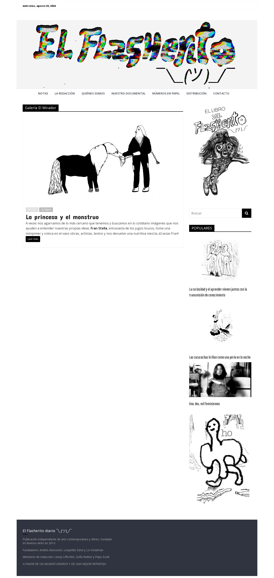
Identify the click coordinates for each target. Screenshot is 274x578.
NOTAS (43, 93)
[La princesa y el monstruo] (103, 117)
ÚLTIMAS (46, 209)
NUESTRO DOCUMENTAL (128, 93)
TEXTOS (32, 209)
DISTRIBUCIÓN (196, 93)
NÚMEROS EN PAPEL (166, 93)
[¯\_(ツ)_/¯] (137, 22)
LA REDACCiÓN (65, 93)
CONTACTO (221, 93)
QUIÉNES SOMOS (93, 93)
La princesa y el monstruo (62, 216)
